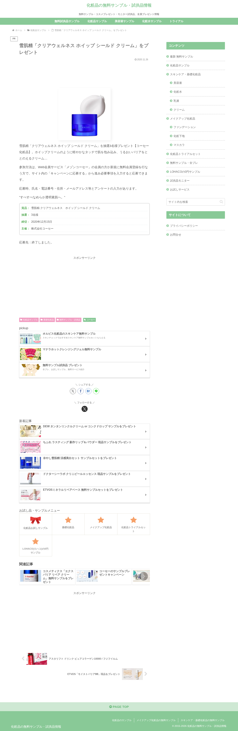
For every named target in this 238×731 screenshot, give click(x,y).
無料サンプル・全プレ (184, 162)
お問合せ (175, 234)
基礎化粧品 (48, 320)
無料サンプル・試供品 (69, 320)
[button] (143, 576)
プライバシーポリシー (184, 225)
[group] (47, 577)
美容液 (178, 82)
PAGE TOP (120, 707)
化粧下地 (179, 135)
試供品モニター (180, 180)
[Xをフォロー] (85, 409)
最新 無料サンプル (181, 56)
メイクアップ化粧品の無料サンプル (156, 720)
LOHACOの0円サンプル (185, 171)
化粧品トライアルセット (185, 153)
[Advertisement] (84, 72)
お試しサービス (180, 189)
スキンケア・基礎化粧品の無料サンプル (203, 720)
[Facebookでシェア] (81, 391)
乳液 (176, 100)
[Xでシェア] (73, 391)
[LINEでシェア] (96, 391)
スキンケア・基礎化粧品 (185, 74)
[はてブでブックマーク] (88, 391)
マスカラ (179, 144)
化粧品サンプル (30, 320)
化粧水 (178, 91)
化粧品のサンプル (122, 720)
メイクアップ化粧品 (182, 118)
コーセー (91, 320)
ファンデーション (185, 127)
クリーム (179, 109)
